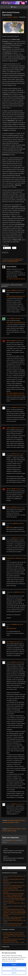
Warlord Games (17, 260)
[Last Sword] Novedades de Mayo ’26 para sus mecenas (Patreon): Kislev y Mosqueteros (14, 914)
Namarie (16, 17)
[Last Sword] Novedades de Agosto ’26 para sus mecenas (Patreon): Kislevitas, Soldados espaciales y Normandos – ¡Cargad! (14, 910)
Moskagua (10, 527)
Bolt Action (7, 260)
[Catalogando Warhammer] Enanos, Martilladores (13, 932)
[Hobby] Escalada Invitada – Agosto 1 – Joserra (13, 942)
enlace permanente (14, 261)
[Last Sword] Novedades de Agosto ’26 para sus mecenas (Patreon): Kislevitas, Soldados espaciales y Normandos (14, 887)
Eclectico (8, 290)
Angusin (8, 340)
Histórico (12, 260)
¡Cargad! (5, 950)
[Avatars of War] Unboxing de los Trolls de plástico (14, 939)
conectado (13, 840)
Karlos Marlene (6, 917)
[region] (14, 963)
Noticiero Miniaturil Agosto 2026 (18, 917)
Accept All (14, 964)
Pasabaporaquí (12, 628)
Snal (7, 642)
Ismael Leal (5, 890)
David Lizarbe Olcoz (10, 558)
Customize (14, 968)
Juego (17, 259)
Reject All (14, 973)
